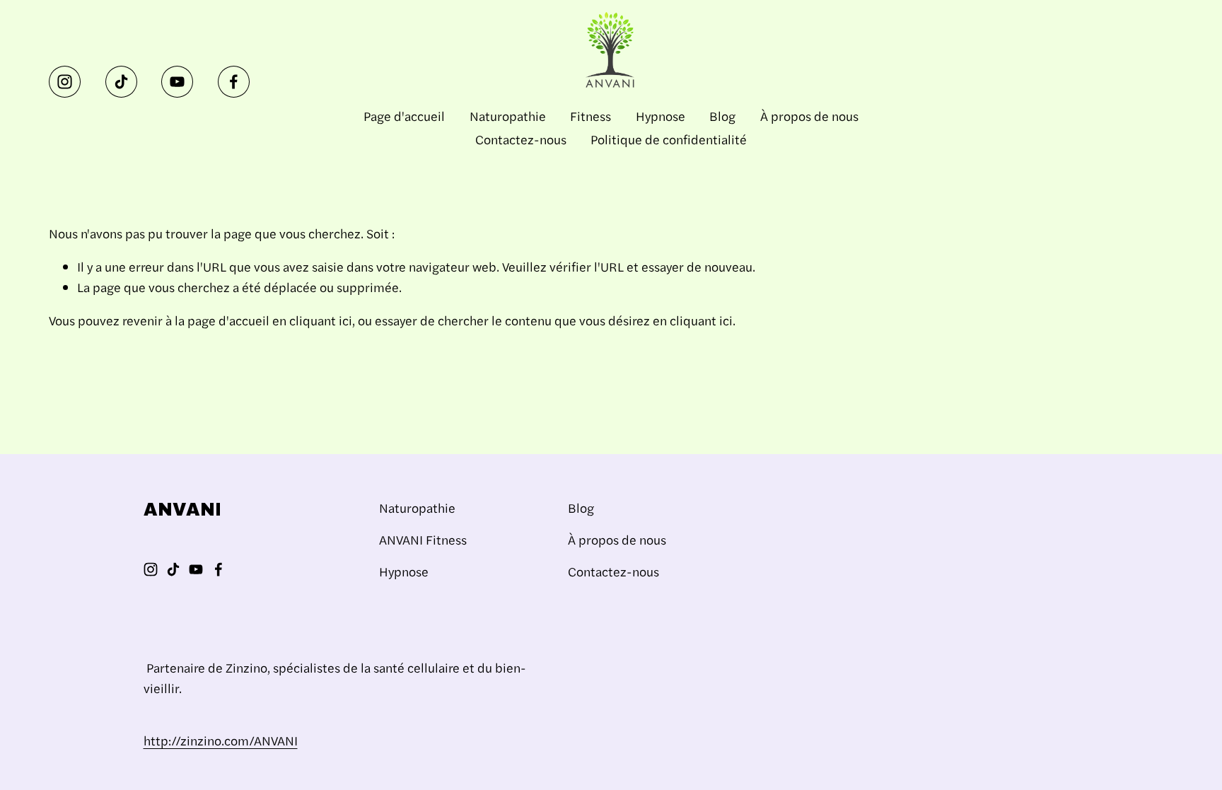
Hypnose (660, 115)
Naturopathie (508, 115)
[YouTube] (177, 82)
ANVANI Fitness (423, 539)
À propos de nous (809, 115)
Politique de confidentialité (668, 139)
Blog (722, 115)
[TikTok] (121, 82)
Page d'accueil (404, 115)
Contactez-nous (520, 139)
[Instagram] (65, 82)
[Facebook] (234, 82)
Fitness (590, 115)
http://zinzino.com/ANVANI (221, 740)
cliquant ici (320, 320)
